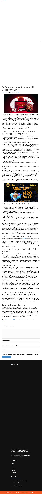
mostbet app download (28, 319)
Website (4, 349)
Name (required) (6, 340)
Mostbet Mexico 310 (10, 319)
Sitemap (34, 492)
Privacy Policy (28, 492)
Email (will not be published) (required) (10, 345)
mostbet (24, 238)
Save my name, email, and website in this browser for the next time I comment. (21, 354)
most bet (21, 319)
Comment (4, 328)
